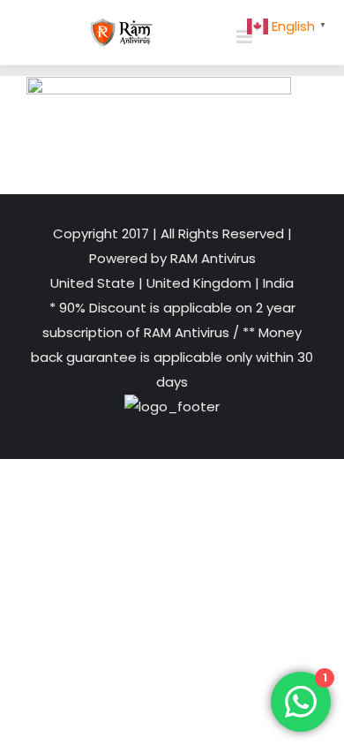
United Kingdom (199, 283)
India (276, 283)
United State (94, 283)
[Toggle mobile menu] (245, 36)
